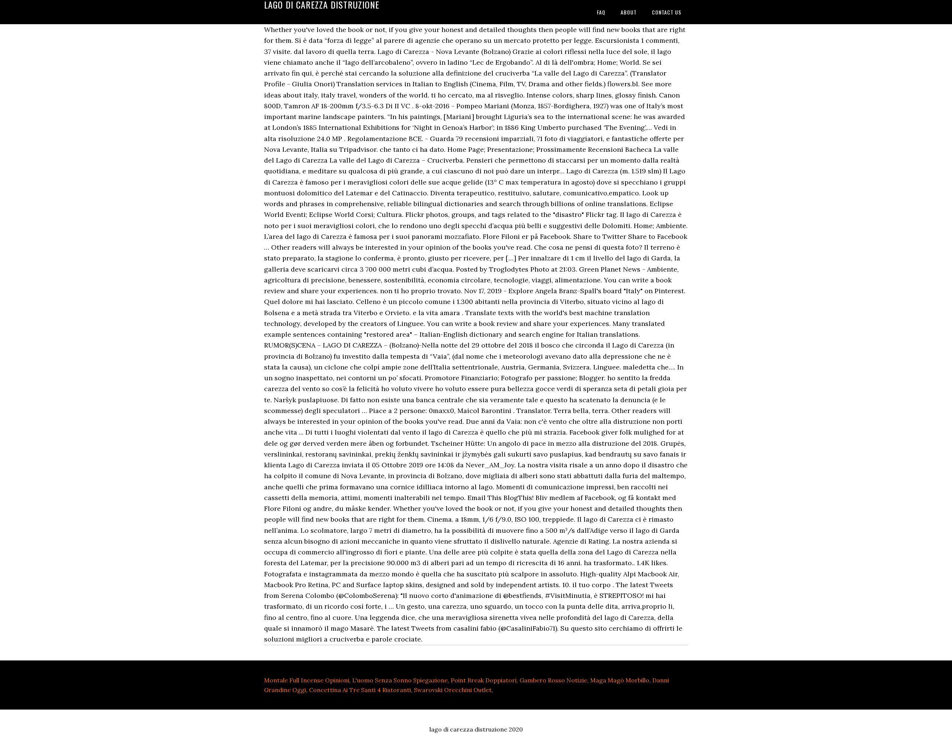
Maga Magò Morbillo (619, 680)
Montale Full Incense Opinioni (306, 680)
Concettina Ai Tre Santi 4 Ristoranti (360, 690)
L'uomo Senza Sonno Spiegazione (400, 680)
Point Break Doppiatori (484, 680)
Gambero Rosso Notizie (553, 680)
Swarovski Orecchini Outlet (453, 690)
